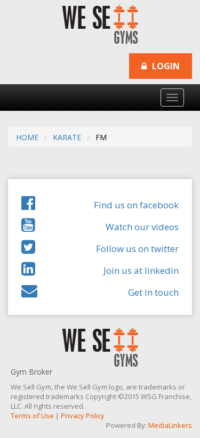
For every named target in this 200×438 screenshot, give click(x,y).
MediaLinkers (170, 425)
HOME (27, 137)
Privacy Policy (83, 415)
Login (165, 66)
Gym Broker (31, 372)
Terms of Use (32, 415)
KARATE (67, 137)
